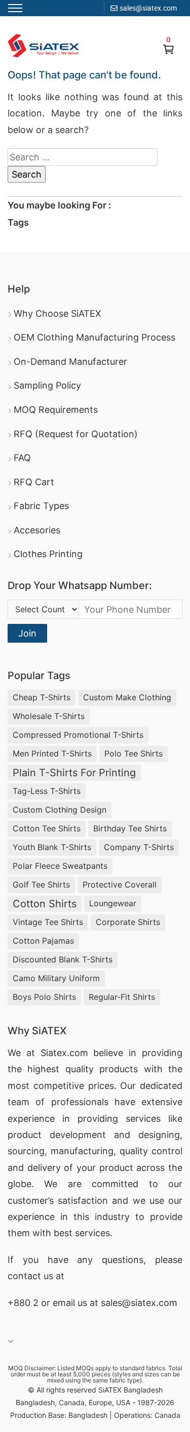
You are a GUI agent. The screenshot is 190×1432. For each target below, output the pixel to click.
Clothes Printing (48, 554)
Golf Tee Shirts (41, 884)
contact (24, 1276)
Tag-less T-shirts (47, 791)
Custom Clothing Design (59, 810)
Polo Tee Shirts (133, 753)
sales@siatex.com (148, 8)
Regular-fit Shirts (122, 997)
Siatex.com (64, 1052)
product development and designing (94, 1134)
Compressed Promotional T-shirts (78, 735)
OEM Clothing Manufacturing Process (94, 337)
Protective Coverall (120, 884)
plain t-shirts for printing (74, 773)
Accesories (37, 530)
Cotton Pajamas (43, 941)
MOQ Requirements (56, 409)
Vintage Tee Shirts (48, 922)
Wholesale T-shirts (49, 716)
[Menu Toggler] (15, 8)
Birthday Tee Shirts (130, 828)
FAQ (22, 457)
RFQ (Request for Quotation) (76, 434)
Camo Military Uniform (56, 978)
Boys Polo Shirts (44, 997)
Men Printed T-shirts (52, 753)
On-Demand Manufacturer (70, 361)
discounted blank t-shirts (62, 959)
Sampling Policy (47, 385)
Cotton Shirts (45, 904)
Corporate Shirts (128, 922)
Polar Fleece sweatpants (60, 866)
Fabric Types (41, 505)
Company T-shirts (139, 847)
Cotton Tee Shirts (47, 828)
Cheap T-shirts (41, 697)
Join (27, 633)
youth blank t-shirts (52, 847)
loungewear (112, 903)
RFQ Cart (34, 482)
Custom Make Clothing (127, 697)
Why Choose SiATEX (57, 313)
